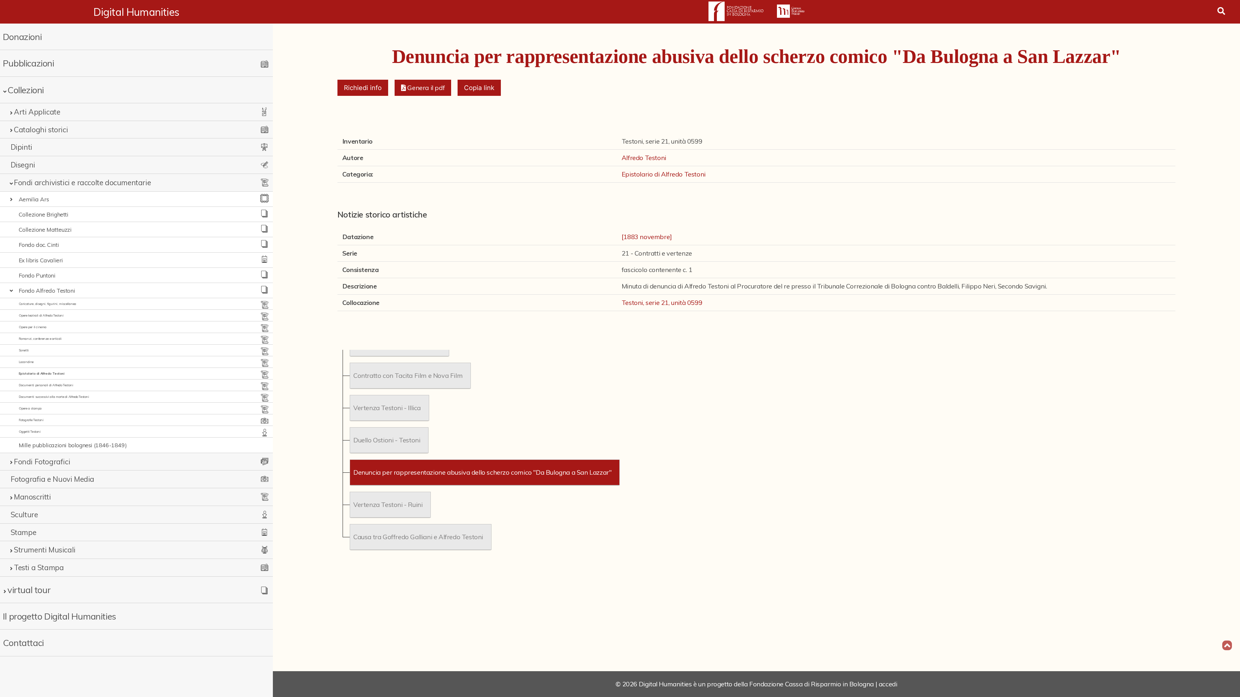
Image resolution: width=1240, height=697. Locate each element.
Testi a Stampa (39, 567)
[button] (423, 88)
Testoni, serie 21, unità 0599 (662, 302)
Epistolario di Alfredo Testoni (42, 373)
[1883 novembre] (647, 237)
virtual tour (28, 589)
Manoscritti (32, 496)
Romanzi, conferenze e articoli (40, 339)
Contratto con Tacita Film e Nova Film (407, 375)
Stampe (23, 532)
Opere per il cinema (32, 327)
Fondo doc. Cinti (39, 244)
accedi (888, 684)
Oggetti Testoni (30, 431)
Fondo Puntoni (37, 275)
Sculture (24, 514)
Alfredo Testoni (644, 158)
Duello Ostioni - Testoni (386, 440)
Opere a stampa (30, 408)
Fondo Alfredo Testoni (47, 290)
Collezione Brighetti (43, 214)
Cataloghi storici (41, 129)
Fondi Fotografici (42, 461)
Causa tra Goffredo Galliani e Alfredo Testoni (418, 537)
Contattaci (23, 642)
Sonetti (24, 350)
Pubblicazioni (28, 63)
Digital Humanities (136, 11)
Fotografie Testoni (31, 420)
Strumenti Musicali (45, 549)
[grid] (756, 451)
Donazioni (22, 36)
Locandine (26, 362)
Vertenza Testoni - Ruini (387, 504)
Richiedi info (363, 88)
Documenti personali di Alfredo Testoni (46, 385)
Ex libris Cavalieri (41, 260)
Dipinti (21, 147)
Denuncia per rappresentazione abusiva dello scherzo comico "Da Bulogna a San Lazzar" (482, 472)
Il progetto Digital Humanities (59, 616)
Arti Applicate (37, 111)
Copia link (479, 88)
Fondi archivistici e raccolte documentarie (82, 182)
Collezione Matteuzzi (45, 229)
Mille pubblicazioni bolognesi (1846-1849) (73, 445)
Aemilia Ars (34, 199)
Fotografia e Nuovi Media (52, 479)
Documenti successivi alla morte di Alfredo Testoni (54, 397)
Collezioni (25, 90)
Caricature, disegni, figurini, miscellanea (47, 304)
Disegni (23, 164)
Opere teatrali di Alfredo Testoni (41, 315)
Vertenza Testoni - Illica (387, 408)
